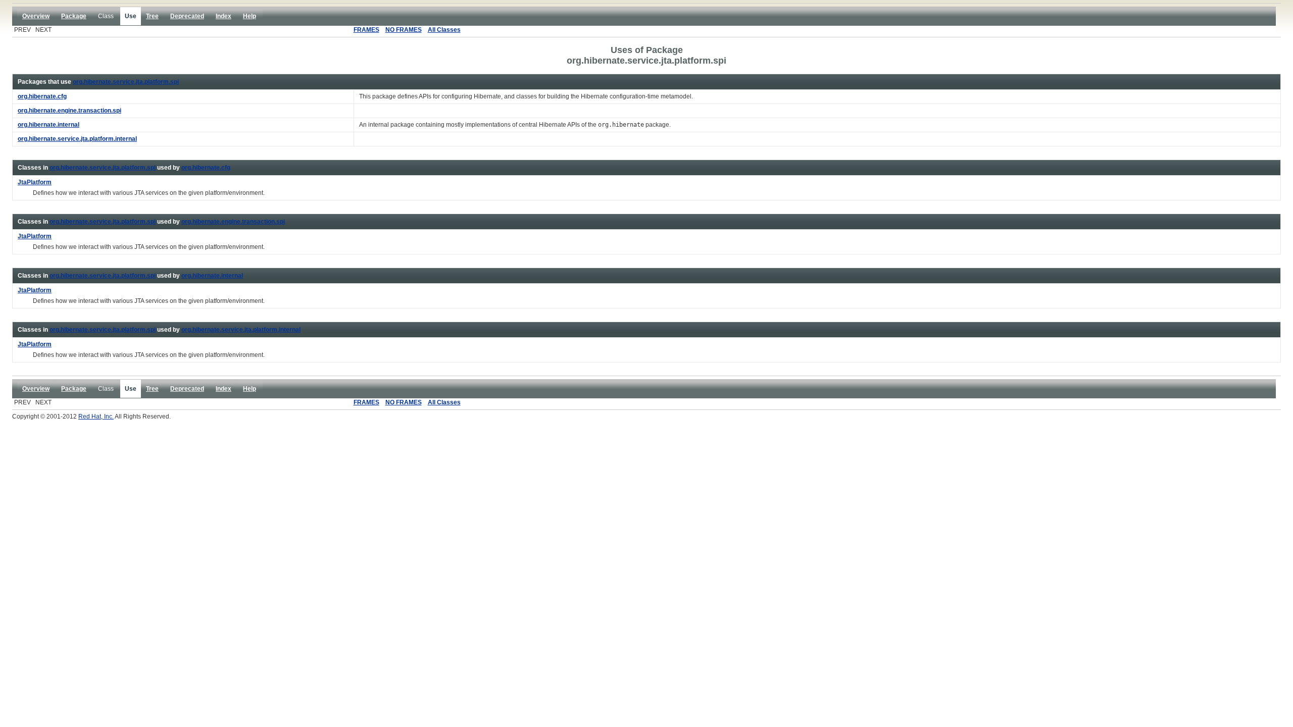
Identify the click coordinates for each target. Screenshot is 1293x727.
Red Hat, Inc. (96, 416)
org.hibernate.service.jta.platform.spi (126, 81)
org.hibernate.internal (212, 275)
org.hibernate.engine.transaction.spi (233, 221)
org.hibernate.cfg (205, 167)
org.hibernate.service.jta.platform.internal (241, 329)
